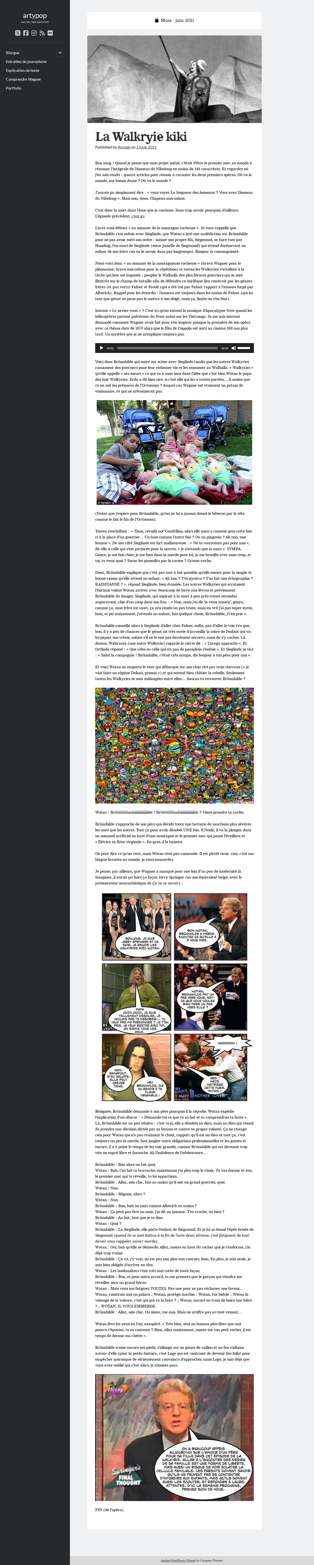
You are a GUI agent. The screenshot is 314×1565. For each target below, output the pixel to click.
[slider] (244, 347)
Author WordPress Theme (178, 1560)
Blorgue (12, 52)
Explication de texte (22, 70)
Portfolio (13, 88)
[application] (174, 348)
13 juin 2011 (146, 147)
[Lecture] (101, 348)
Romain (124, 147)
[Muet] (233, 348)
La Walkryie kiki (174, 79)
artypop (35, 15)
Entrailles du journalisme (26, 61)
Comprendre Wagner (23, 79)
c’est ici (137, 216)
